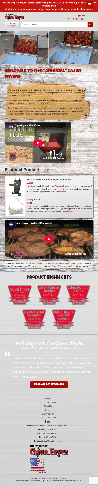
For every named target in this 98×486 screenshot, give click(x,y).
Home (47, 398)
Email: (37, 441)
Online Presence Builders (54, 481)
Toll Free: (41, 433)
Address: (31, 426)
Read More (61, 192)
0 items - (50, 418)
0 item (82, 16)
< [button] (3, 46)
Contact (48, 410)
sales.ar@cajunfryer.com (50, 441)
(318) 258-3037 (76, 19)
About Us (48, 406)
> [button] (95, 46)
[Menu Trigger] (89, 4)
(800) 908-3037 (52, 433)
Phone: (41, 429)
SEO (80, 481)
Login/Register (48, 414)
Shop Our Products (48, 402)
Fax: (41, 437)
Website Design (70, 481)
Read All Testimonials (49, 384)
